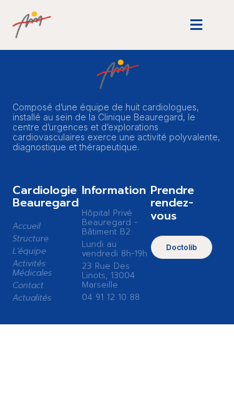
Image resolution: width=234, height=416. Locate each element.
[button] (196, 25)
